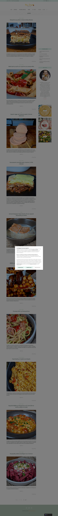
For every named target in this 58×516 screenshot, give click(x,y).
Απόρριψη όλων (29, 267)
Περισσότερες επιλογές (37, 267)
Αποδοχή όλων (20, 267)
